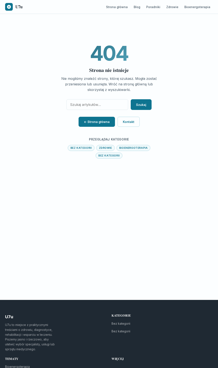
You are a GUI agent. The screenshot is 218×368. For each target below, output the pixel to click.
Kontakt (128, 122)
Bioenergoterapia (197, 7)
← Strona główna (97, 122)
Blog (137, 7)
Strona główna (117, 7)
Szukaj (141, 105)
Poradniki (153, 7)
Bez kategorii (81, 147)
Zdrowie (172, 7)
